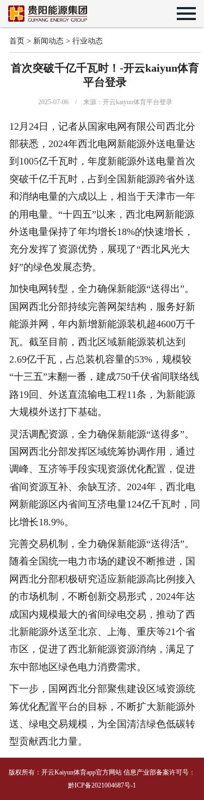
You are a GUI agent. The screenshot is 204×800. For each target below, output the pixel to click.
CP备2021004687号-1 (106, 785)
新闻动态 (48, 41)
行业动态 (87, 41)
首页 (16, 41)
